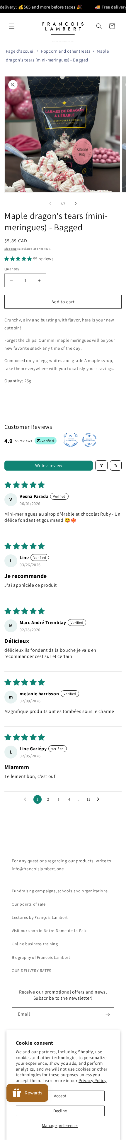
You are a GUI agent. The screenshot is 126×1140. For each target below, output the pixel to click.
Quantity (11, 268)
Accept (60, 1096)
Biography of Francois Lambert (41, 957)
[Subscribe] (107, 1014)
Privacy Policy (92, 1080)
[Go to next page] (99, 799)
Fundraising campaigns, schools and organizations (60, 891)
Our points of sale (29, 904)
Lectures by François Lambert (40, 917)
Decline (60, 1111)
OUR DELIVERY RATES (31, 970)
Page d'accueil (20, 51)
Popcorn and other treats (65, 51)
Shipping (10, 249)
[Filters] (101, 465)
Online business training (35, 943)
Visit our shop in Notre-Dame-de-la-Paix (49, 930)
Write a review (48, 465)
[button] (11, 26)
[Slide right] (75, 203)
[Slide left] (50, 203)
